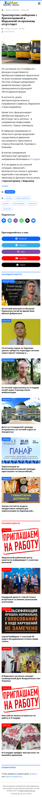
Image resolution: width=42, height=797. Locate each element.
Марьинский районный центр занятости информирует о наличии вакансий (20, 560)
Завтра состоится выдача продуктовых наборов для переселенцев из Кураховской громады (17, 508)
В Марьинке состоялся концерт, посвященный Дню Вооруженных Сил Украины (21, 678)
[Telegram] (10, 220)
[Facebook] (4, 220)
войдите (33, 774)
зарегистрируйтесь (14, 776)
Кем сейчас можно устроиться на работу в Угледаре (19, 716)
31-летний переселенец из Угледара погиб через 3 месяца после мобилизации (20, 390)
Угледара (35, 159)
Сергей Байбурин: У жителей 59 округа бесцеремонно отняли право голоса (20, 638)
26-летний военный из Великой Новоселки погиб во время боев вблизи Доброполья (18, 311)
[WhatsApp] (21, 220)
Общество (10, 192)
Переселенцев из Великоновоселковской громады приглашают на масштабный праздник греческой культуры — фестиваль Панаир (18, 469)
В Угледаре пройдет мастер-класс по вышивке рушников (20, 753)
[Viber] (15, 220)
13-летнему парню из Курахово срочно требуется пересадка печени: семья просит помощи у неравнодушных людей (20, 350)
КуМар (5, 186)
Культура (6, 439)
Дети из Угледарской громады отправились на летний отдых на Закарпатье (19, 429)
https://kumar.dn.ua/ (27, 790)
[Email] (33, 220)
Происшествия (8, 281)
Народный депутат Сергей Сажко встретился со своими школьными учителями (19, 599)
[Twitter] (27, 220)
